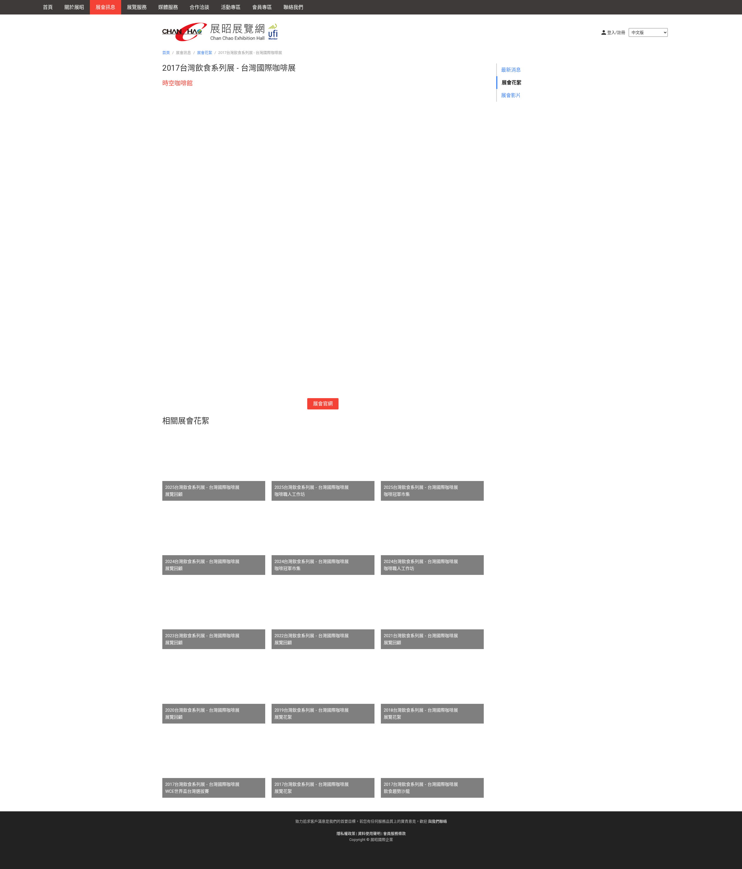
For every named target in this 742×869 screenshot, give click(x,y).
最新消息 (511, 70)
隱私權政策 (346, 833)
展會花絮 (204, 52)
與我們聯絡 (437, 821)
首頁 (48, 7)
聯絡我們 (293, 7)
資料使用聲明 (369, 833)
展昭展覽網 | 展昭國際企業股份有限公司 (223, 32)
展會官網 (323, 404)
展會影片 (511, 95)
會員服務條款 (394, 833)
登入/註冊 (616, 32)
